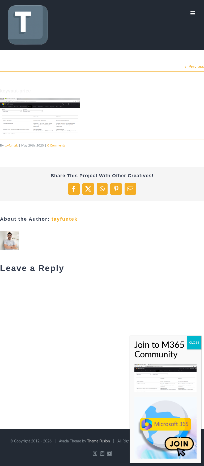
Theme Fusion (98, 441)
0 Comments (56, 145)
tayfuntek (11, 145)
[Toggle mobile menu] (193, 13)
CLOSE (194, 342)
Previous (196, 67)
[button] (40, 116)
